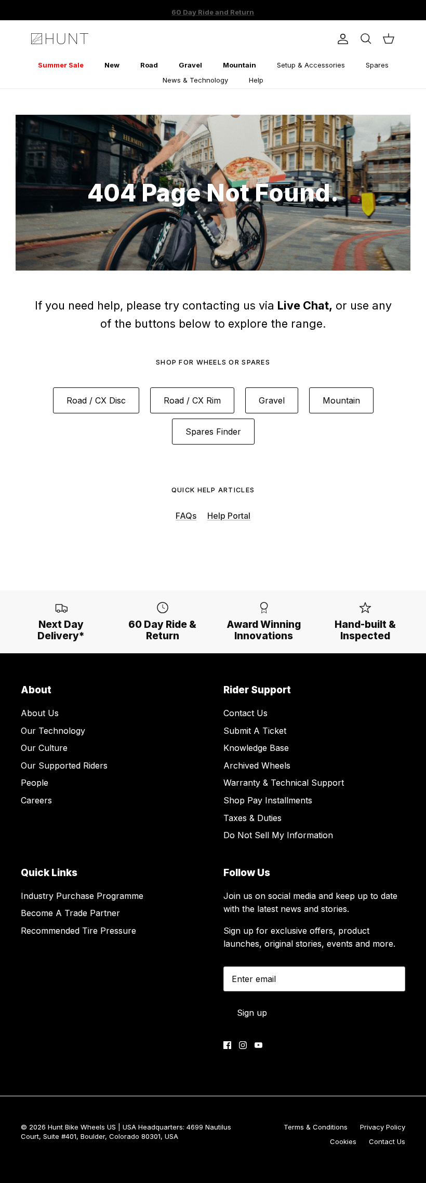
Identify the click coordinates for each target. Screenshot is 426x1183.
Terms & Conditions (316, 1127)
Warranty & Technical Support (283, 782)
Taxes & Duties (252, 818)
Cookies (343, 1141)
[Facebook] (227, 1045)
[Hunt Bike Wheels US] (59, 38)
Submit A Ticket (254, 730)
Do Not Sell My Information (278, 835)
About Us (40, 713)
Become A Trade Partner (70, 913)
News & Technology (195, 80)
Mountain (239, 65)
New (111, 65)
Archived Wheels (256, 765)
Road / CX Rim (192, 400)
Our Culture (44, 748)
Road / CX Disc (96, 400)
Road (149, 65)
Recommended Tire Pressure (78, 930)
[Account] (340, 39)
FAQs (186, 515)
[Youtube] (258, 1045)
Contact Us (245, 713)
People (34, 782)
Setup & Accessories (311, 65)
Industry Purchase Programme (82, 896)
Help (256, 80)
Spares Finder (213, 431)
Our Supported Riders (64, 765)
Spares (377, 65)
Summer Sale (61, 65)
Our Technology (53, 730)
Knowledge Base (256, 748)
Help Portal (228, 515)
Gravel (190, 65)
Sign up (252, 1012)
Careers (36, 800)
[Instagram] (243, 1045)
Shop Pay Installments (267, 800)
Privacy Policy (382, 1127)
